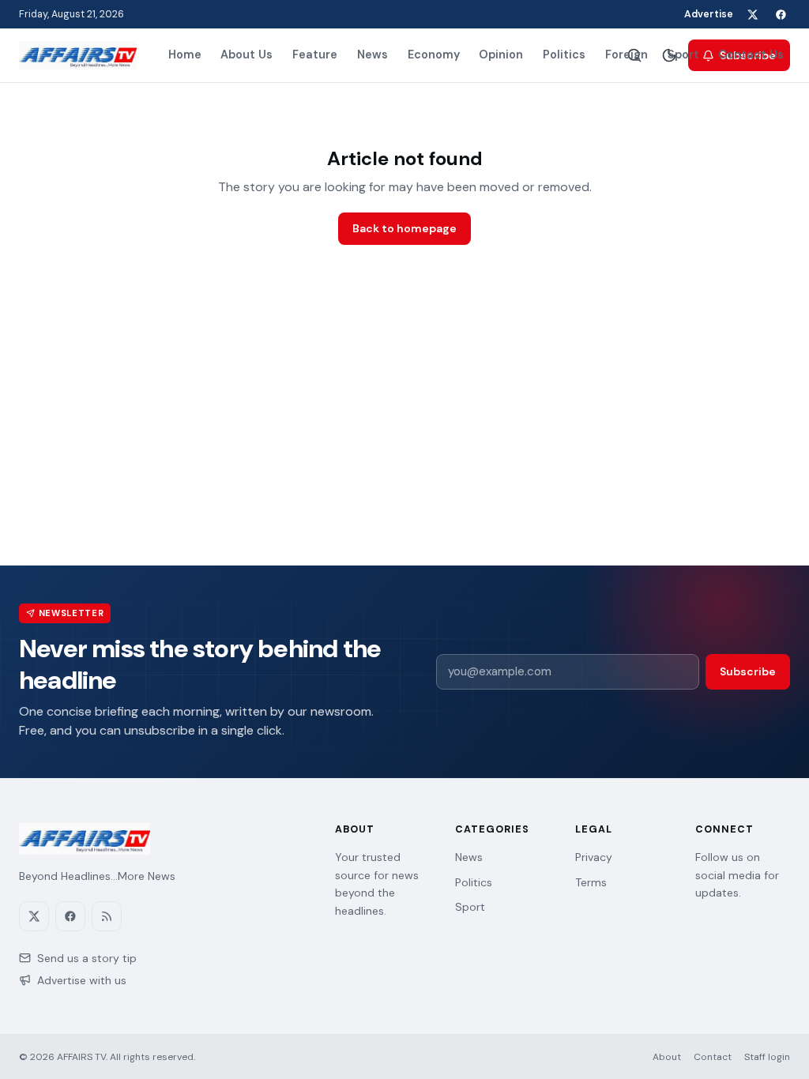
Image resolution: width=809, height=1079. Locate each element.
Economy (434, 54)
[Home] (78, 55)
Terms (591, 882)
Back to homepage (404, 228)
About (667, 1057)
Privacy (593, 857)
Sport (683, 54)
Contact (713, 1057)
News (372, 54)
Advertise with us (81, 980)
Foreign (626, 54)
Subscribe (748, 671)
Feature (314, 54)
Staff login (767, 1057)
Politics (564, 54)
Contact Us (751, 54)
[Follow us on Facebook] (780, 14)
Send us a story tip (87, 958)
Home (184, 54)
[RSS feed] (107, 916)
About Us (246, 54)
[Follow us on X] (752, 14)
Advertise (708, 14)
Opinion (501, 54)
